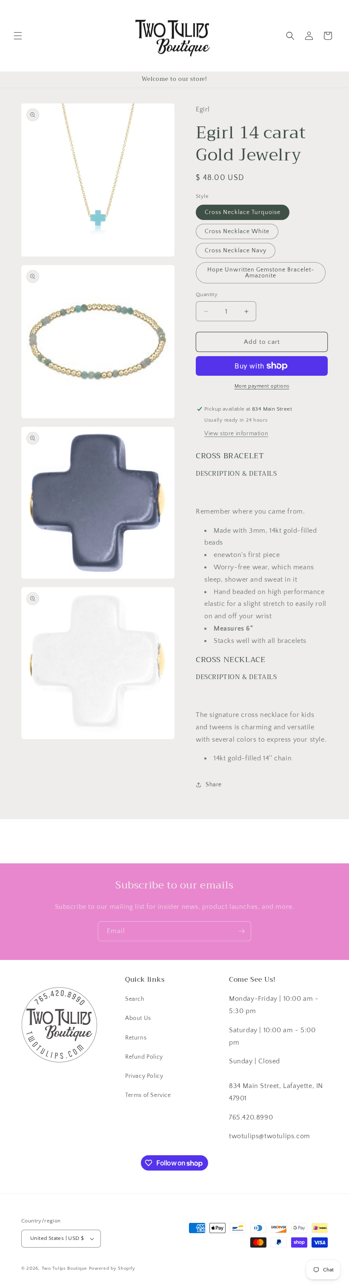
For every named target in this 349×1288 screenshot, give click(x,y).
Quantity (206, 294)
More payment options (262, 386)
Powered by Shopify (112, 1268)
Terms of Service (148, 1095)
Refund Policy (144, 1057)
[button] (18, 35)
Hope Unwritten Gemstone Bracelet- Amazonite (261, 272)
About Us (138, 1018)
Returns (135, 1037)
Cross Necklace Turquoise (242, 212)
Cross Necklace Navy (235, 250)
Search (135, 999)
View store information (236, 433)
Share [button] (214, 784)
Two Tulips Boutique (64, 1268)
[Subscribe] (241, 931)
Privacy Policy (144, 1076)
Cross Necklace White (237, 231)
